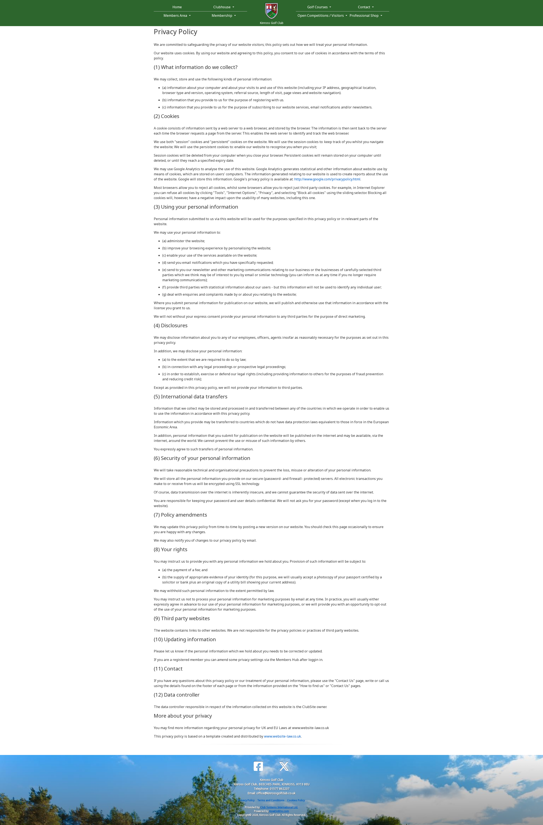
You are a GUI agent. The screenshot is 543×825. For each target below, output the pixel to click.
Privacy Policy (246, 800)
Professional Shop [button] (364, 15)
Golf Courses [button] (318, 7)
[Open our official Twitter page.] (284, 766)
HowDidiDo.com (279, 811)
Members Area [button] (176, 15)
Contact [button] (364, 7)
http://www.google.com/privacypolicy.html (327, 179)
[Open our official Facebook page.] (258, 766)
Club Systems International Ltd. (279, 807)
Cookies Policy (296, 800)
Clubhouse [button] (222, 7)
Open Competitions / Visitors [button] (320, 15)
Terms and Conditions (270, 800)
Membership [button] (222, 15)
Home (177, 7)
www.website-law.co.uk (282, 736)
